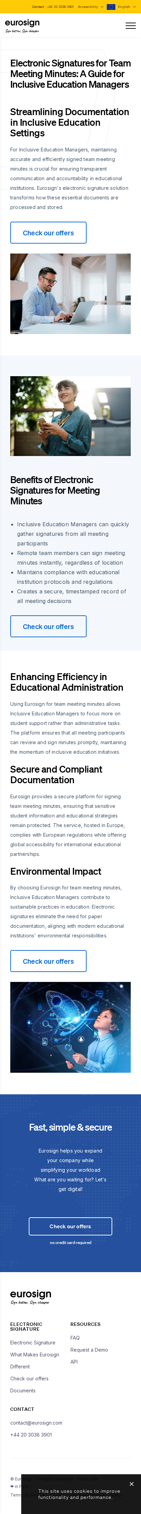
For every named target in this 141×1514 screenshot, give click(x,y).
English (124, 7)
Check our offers (48, 233)
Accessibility (88, 7)
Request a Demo (89, 1350)
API (74, 1362)
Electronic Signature (32, 1342)
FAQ (75, 1338)
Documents (23, 1390)
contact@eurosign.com (36, 1423)
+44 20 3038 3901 (60, 7)
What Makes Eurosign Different (34, 1360)
